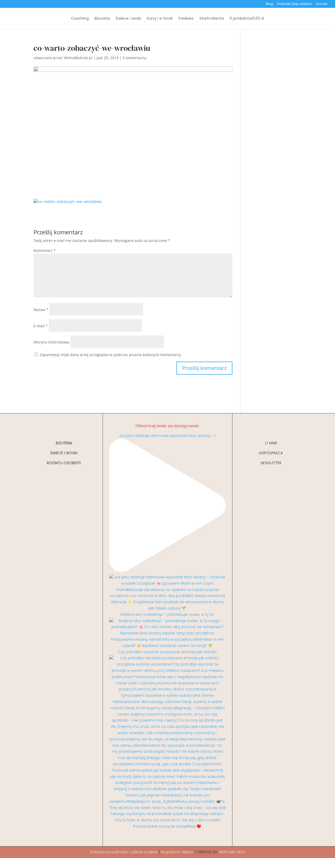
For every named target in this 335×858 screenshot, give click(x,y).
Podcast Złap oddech (294, 4)
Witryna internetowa (51, 342)
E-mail (41, 325)
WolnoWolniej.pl (78, 57)
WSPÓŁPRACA (271, 453)
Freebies (186, 18)
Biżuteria (102, 18)
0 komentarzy (134, 57)
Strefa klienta (211, 18)
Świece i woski (128, 18)
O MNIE (271, 443)
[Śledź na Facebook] (172, 840)
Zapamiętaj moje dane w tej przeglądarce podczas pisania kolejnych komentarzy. (111, 354)
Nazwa (41, 309)
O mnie (321, 4)
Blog (269, 4)
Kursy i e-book (160, 18)
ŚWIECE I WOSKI (63, 453)
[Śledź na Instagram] (162, 840)
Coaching (80, 18)
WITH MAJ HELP (232, 852)
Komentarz (45, 250)
